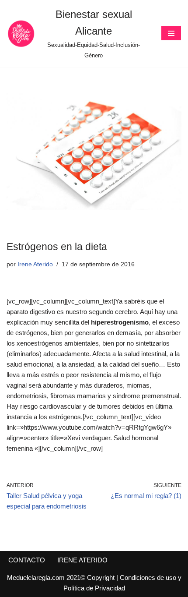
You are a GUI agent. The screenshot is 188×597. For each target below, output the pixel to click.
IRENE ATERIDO (82, 560)
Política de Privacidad (94, 588)
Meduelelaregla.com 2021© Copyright (61, 577)
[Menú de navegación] (171, 33)
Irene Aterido (35, 264)
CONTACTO (26, 560)
